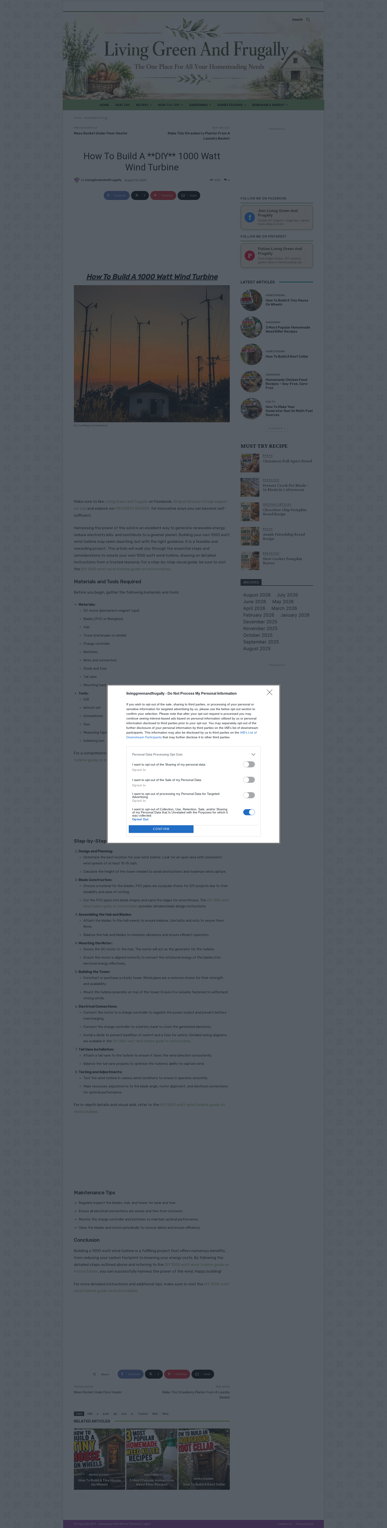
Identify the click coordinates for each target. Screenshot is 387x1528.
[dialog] (193, 764)
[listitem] (193, 754)
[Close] (271, 694)
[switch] (249, 764)
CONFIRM (161, 829)
